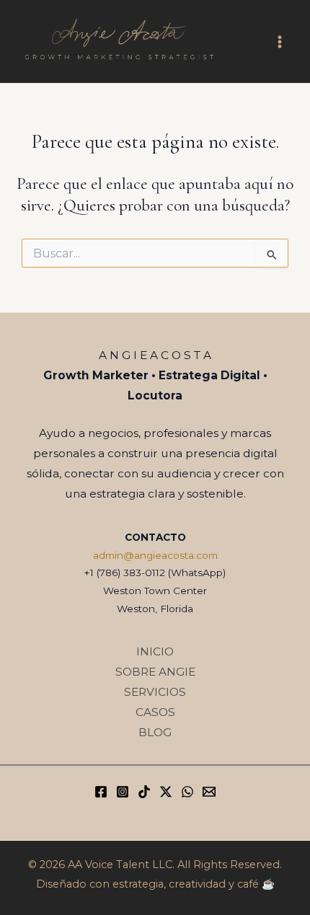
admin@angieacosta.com (155, 555)
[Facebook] (100, 791)
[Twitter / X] (165, 791)
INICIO (155, 651)
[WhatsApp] (187, 791)
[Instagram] (122, 791)
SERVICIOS (155, 692)
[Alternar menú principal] (280, 41)
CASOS (155, 712)
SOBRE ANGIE (155, 671)
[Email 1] (209, 791)
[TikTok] (144, 791)
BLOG (155, 732)
